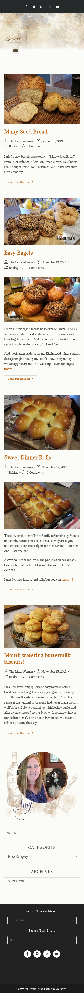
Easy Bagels (18, 252)
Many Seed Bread (26, 131)
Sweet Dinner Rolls (27, 457)
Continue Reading (22, 181)
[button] (15, 50)
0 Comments (35, 146)
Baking (13, 146)
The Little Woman (21, 141)
